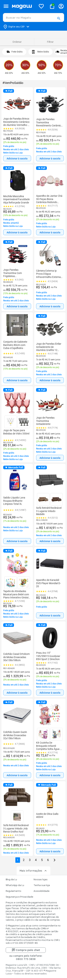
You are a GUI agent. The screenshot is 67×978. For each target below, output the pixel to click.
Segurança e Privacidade (19, 897)
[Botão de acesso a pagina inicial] (23, 6)
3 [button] (30, 859)
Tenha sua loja (42, 885)
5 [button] (42, 859)
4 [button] (36, 859)
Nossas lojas (41, 879)
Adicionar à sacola (17, 158)
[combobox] (33, 17)
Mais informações (30, 870)
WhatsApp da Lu (15, 885)
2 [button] (23, 859)
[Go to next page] (54, 860)
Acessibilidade (41, 891)
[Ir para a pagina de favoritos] (41, 6)
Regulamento (13, 891)
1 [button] (17, 859)
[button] (59, 18)
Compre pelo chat (28, 950)
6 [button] (48, 859)
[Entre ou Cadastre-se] (61, 6)
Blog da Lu (11, 879)
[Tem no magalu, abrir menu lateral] (6, 6)
